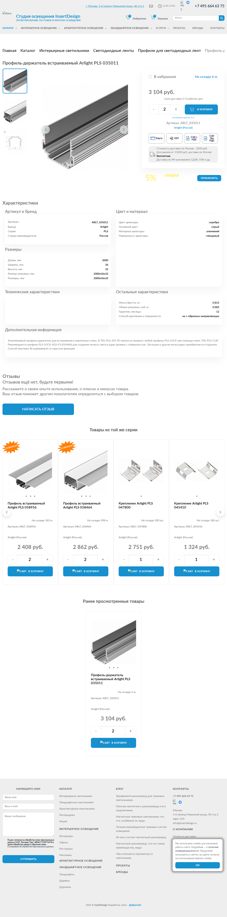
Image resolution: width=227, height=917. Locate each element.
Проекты (123, 865)
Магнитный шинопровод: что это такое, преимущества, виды (140, 845)
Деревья (64, 880)
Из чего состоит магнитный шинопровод (141, 837)
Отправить (28, 859)
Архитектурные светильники (77, 808)
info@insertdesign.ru (185, 823)
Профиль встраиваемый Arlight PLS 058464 (82, 505)
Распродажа (67, 815)
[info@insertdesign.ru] (151, 6)
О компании (183, 829)
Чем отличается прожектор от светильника (134, 856)
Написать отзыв (38, 409)
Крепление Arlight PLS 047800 (136, 505)
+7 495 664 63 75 (210, 6)
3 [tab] (34, 496)
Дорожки (65, 887)
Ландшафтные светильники (76, 802)
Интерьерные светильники (75, 796)
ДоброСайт (135, 905)
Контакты (181, 789)
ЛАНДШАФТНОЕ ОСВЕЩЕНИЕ (80, 867)
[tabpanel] (30, 470)
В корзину (205, 109)
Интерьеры (66, 836)
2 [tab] (30, 496)
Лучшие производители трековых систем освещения (141, 829)
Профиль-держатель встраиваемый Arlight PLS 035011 (110, 679)
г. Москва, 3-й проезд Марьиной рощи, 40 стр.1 (115, 6)
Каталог (65, 789)
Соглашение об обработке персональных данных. (30, 847)
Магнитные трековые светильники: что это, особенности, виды (140, 818)
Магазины (65, 855)
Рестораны (66, 848)
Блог (120, 789)
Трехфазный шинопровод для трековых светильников (140, 798)
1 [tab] (26, 496)
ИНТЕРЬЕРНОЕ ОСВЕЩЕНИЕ (79, 829)
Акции (63, 821)
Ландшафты (66, 874)
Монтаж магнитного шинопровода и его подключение (141, 808)
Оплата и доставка (184, 836)
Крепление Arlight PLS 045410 (191, 505)
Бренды (122, 872)
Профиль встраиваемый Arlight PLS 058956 (26, 505)
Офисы (63, 842)
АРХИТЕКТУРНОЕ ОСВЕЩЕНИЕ (81, 860)
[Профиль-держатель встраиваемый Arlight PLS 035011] (85, 126)
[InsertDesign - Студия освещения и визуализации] (8, 17)
